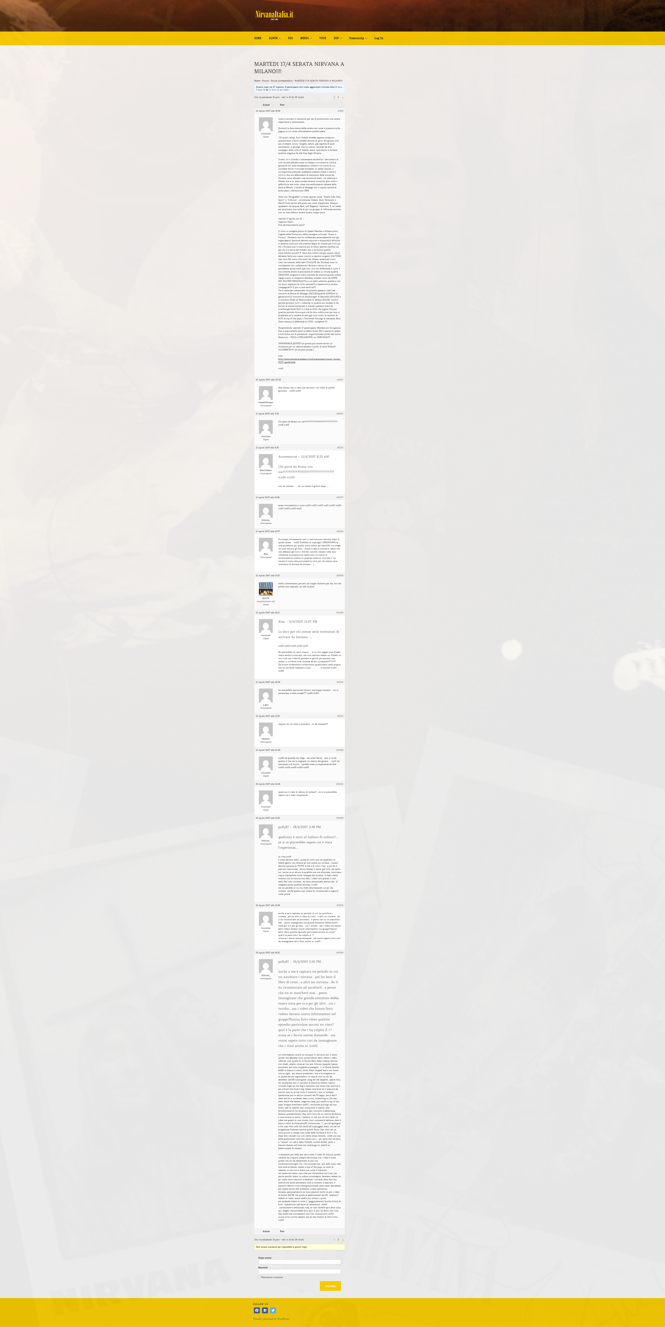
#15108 (340, 682)
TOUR (322, 38)
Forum (265, 80)
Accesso (330, 1286)
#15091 (340, 905)
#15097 (339, 497)
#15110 (340, 447)
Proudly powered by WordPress (271, 1318)
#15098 (339, 818)
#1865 (340, 111)
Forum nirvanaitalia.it (282, 80)
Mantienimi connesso (272, 1277)
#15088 (339, 612)
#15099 (339, 952)
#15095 (339, 575)
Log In (378, 38)
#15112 (340, 716)
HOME (257, 38)
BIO (290, 38)
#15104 (340, 531)
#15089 (339, 750)
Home (257, 80)
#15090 (339, 784)
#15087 (339, 413)
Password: (263, 1267)
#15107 (340, 379)
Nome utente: (265, 1257)
